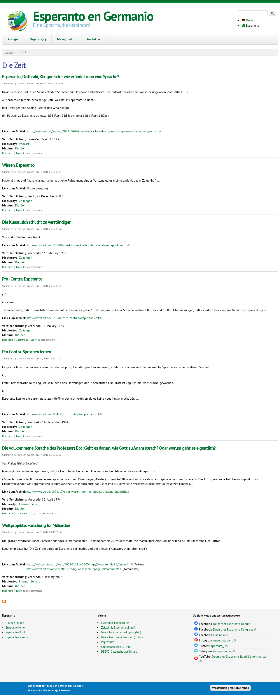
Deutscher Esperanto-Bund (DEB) (121, 637)
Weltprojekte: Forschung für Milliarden (36, 525)
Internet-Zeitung (29, 504)
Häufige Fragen (15, 622)
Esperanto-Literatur (17, 637)
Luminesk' (220, 635)
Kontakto (93, 39)
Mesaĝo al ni (66, 39)
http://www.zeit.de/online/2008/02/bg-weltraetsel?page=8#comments (74, 569)
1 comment (22, 339)
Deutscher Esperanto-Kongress (234, 629)
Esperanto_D (218, 646)
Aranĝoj (13, 39)
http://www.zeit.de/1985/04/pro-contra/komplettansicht (64, 318)
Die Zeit (20, 148)
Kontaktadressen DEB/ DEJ (116, 646)
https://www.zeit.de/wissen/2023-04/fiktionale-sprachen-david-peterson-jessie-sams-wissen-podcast (93, 131)
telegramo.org (224, 651)
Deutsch (250, 20)
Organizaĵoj (38, 39)
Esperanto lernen (16, 627)
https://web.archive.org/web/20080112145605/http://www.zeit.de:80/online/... (79, 564)
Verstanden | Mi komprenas (230, 688)
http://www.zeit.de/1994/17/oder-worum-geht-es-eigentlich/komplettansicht (77, 492)
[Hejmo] (17, 21)
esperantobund (224, 640)
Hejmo (9, 52)
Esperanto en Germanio (93, 15)
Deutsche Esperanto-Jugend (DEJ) (121, 632)
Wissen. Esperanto (18, 165)
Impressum (107, 642)
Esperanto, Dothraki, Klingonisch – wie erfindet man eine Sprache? (60, 77)
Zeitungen (25, 201)
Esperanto (252, 26)
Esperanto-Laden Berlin (115, 622)
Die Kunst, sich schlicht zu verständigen (36, 222)
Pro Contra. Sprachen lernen (26, 352)
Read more (7, 153)
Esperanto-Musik (16, 632)
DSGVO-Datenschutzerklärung (119, 651)
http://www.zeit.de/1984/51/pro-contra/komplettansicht (64, 414)
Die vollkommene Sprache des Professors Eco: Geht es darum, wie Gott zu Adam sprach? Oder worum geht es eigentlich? (108, 448)
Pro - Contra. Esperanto (22, 279)
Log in (19, 153)
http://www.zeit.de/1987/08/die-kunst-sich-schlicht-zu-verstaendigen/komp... (78, 245)
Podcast (24, 144)
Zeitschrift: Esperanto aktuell (118, 627)
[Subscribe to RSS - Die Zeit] (4, 602)
